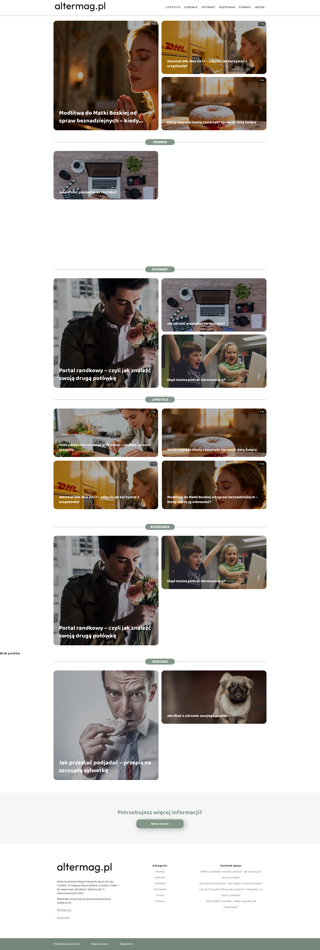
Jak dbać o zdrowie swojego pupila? (197, 715)
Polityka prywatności (66, 944)
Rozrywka (227, 7)
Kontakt (63, 918)
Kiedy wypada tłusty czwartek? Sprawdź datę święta (211, 122)
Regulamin (126, 944)
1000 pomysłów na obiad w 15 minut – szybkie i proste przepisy (104, 447)
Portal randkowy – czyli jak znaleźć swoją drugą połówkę (105, 374)
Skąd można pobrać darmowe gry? (196, 379)
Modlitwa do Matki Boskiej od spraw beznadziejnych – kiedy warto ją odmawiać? (99, 117)
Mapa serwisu (99, 944)
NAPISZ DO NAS (160, 824)
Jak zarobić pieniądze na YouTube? (88, 192)
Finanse (245, 7)
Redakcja (64, 910)
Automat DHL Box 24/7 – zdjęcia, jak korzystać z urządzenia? (207, 63)
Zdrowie (191, 7)
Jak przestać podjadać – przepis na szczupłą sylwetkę (105, 766)
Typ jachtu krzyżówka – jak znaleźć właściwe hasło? (231, 883)
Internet (208, 7)
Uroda (260, 7)
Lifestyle (173, 7)
